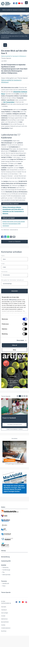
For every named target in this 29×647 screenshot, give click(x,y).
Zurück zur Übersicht (14, 241)
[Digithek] (14, 544)
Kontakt (3, 616)
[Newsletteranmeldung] (14, 452)
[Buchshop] (14, 534)
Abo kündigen (4, 612)
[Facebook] (14, 3)
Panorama (4, 581)
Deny (14, 350)
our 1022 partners (12, 299)
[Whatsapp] (8, 237)
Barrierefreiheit (5, 622)
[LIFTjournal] (14, 530)
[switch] (25, 324)
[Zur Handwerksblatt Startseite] (5, 3)
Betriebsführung (5, 557)
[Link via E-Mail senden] (14, 237)
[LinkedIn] (16, 3)
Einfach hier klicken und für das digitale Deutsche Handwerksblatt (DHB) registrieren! (13, 223)
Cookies (3, 625)
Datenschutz (4, 619)
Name (2, 255)
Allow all (14, 345)
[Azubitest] (14, 525)
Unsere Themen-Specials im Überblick (14, 429)
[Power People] (14, 516)
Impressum (4, 609)
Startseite (3, 606)
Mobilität (3, 565)
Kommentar (4, 271)
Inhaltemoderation (5, 628)
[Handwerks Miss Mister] (14, 520)
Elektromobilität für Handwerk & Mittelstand (13, 10)
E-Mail (2, 263)
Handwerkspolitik (6, 561)
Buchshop (3, 631)
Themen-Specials (6, 592)
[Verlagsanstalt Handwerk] (14, 539)
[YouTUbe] (19, 3)
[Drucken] (11, 237)
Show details (20, 340)
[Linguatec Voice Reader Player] (5, 45)
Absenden (14, 291)
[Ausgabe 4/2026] (14, 369)
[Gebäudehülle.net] (14, 511)
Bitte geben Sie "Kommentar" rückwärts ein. (12, 280)
